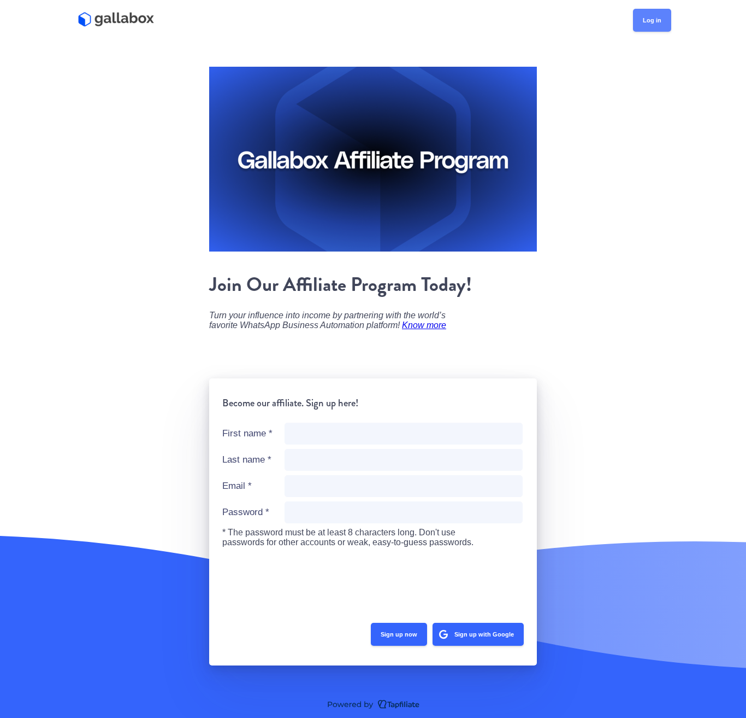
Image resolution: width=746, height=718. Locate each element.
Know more (424, 325)
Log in (652, 20)
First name (247, 433)
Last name (246, 459)
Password (245, 512)
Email (237, 486)
